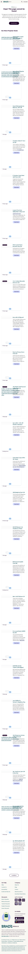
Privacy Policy (4, 941)
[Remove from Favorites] (10, 63)
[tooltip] (10, 63)
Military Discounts (6, 901)
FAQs (3, 885)
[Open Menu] (1, 1)
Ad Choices (10, 941)
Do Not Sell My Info (6, 891)
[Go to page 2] (7, 131)
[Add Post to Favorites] (10, 98)
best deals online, (5, 936)
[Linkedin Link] (20, 904)
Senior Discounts (5, 908)
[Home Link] (7, 1)
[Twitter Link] (20, 900)
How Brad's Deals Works (20, 894)
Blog (16, 887)
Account (25, 1)
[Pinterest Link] (16, 904)
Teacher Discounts (6, 903)
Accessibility (4, 889)
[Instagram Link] (23, 900)
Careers (16, 889)
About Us (17, 885)
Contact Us (4, 887)
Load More (14, 875)
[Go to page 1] (6, 96)
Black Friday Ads (5, 899)
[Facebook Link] (16, 900)
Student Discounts (6, 906)
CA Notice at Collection (12, 943)
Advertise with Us (19, 891)
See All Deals (14, 23)
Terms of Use (22, 939)
